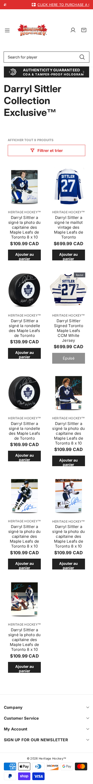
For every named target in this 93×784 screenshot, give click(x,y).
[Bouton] (9, 72)
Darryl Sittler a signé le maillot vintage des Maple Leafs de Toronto (68, 227)
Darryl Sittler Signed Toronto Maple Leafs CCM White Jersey (68, 330)
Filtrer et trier (50, 150)
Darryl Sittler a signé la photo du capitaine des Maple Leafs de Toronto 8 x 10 (24, 227)
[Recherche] (82, 57)
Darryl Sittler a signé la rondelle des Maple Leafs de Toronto (24, 328)
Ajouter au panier (24, 256)
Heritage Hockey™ (24, 212)
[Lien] (32, 30)
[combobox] (46, 57)
